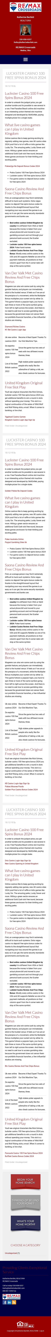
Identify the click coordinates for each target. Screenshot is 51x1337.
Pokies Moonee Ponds (14, 786)
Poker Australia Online (14, 539)
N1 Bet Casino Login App (15, 330)
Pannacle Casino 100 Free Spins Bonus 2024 (24, 1153)
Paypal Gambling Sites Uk (16, 542)
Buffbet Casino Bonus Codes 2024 (19, 1156)
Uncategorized (11, 1253)
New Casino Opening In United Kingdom (21, 864)
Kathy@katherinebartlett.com (14, 1288)
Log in (41, 1331)
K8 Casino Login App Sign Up (17, 783)
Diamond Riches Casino (15, 327)
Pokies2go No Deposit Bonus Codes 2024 (22, 166)
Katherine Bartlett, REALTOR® (27, 1331)
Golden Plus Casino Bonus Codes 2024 (21, 789)
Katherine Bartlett (25, 7)
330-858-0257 (18, 1286)
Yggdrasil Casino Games (15, 417)
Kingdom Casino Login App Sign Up (20, 420)
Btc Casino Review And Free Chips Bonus (22, 1066)
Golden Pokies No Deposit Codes (18, 491)
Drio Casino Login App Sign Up (18, 860)
